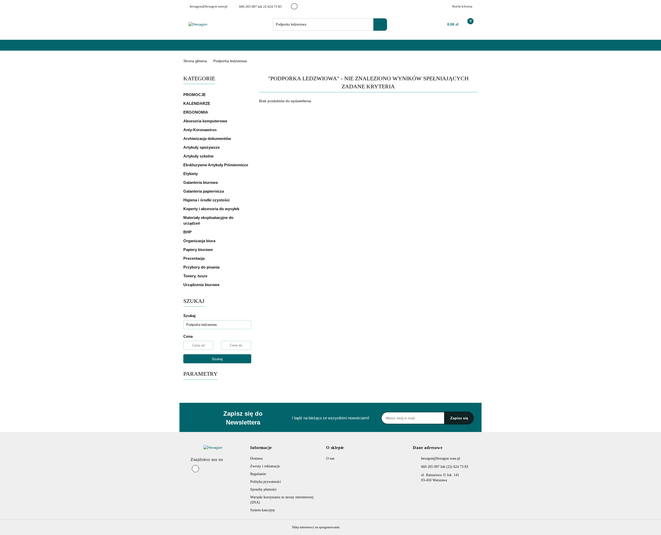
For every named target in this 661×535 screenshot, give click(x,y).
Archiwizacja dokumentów (207, 138)
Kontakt (256, 47)
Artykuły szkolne (199, 156)
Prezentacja (194, 258)
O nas (236, 47)
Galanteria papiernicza (204, 191)
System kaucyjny (262, 510)
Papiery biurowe (198, 249)
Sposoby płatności (263, 489)
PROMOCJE (194, 94)
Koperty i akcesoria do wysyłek (211, 209)
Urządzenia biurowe (202, 284)
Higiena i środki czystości (207, 200)
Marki (218, 47)
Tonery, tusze (195, 276)
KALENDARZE (197, 103)
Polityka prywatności (265, 482)
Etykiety (191, 173)
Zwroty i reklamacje (265, 466)
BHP (187, 232)
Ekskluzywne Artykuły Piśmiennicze (216, 165)
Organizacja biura (199, 241)
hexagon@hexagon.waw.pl (440, 458)
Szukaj (217, 359)
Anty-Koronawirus (200, 130)
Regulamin (258, 474)
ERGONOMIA (195, 112)
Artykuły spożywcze (202, 147)
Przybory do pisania (202, 267)
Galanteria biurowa (201, 182)
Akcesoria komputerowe (205, 121)
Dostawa (256, 458)
